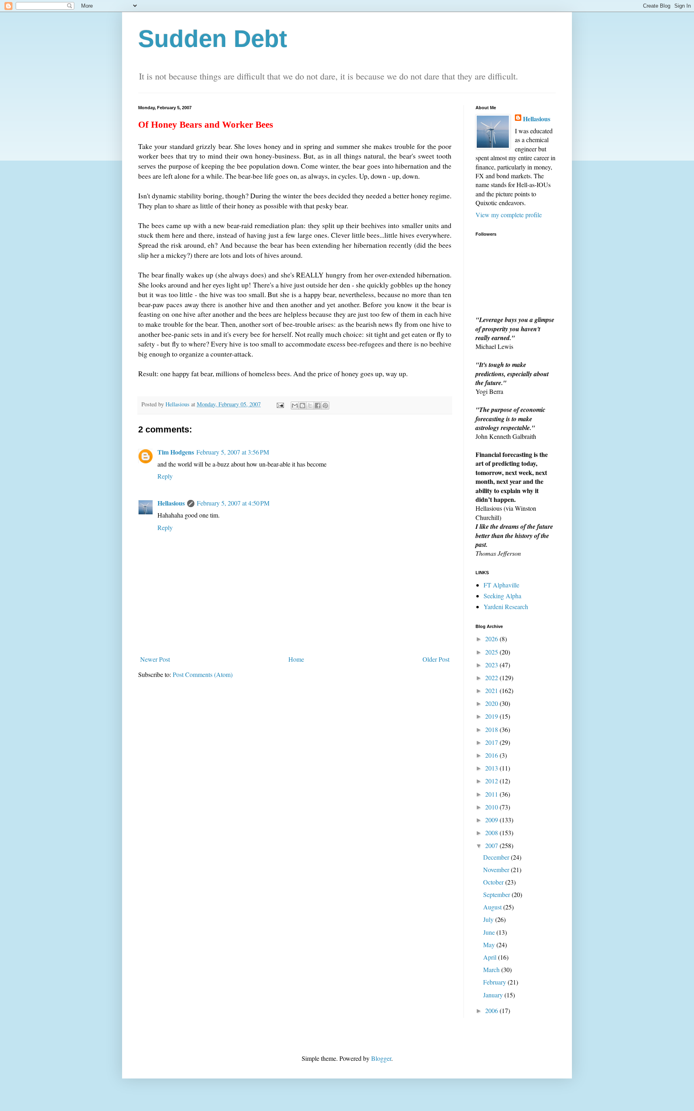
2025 (492, 652)
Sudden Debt (212, 38)
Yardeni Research (506, 606)
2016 (492, 755)
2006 (492, 1010)
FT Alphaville (501, 585)
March (492, 969)
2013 (492, 768)
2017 (492, 742)
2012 (492, 781)
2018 (492, 729)
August (493, 907)
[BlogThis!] (302, 406)
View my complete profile (509, 214)
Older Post (436, 659)
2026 (492, 638)
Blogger (381, 1058)
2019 (492, 716)
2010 (492, 807)
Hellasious (171, 503)
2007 (492, 845)
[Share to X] (310, 406)
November (497, 869)
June (489, 932)
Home (296, 659)
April (490, 957)
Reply (165, 476)
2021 (492, 690)
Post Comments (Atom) (203, 674)
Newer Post (155, 659)
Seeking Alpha (502, 595)
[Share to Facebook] (318, 406)
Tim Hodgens (175, 452)
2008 (492, 832)
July (489, 919)
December (497, 857)
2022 (492, 677)
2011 (492, 794)
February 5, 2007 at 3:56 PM (232, 452)
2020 (492, 703)
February (495, 982)
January (493, 995)
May (489, 944)
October (494, 882)
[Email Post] (280, 404)
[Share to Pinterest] (325, 406)
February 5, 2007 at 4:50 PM (233, 503)
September (497, 894)
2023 (492, 664)
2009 (492, 819)
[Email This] (295, 406)
